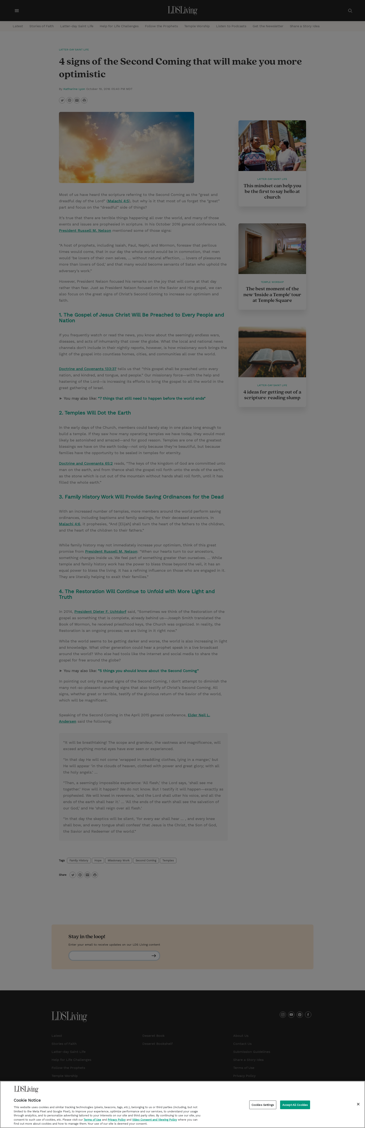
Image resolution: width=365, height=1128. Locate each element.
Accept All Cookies (295, 1104)
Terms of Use (92, 1119)
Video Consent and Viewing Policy (154, 1119)
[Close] (358, 1104)
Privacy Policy (117, 1119)
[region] (182, 1104)
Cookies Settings (263, 1104)
